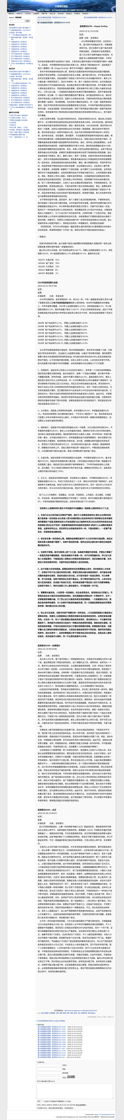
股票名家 (84, 1013)
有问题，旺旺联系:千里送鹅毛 (19, 130)
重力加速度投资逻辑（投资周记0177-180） (52, 1048)
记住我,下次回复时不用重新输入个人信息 (57, 1101)
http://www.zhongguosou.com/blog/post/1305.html (80, 1010)
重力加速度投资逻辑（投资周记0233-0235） (52, 1027)
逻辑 (60, 1013)
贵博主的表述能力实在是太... (19, 120)
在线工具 (52, 14)
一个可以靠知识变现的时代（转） (21, 35)
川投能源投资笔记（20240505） (20, 30)
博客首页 (11, 14)
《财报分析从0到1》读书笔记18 (20, 61)
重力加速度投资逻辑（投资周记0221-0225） (52, 1031)
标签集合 (77, 14)
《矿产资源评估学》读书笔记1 (20, 54)
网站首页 (85, 14)
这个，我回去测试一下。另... (19, 137)
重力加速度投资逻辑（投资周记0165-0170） (52, 1053)
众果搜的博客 (61, 6)
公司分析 (28, 14)
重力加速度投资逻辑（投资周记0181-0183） (52, 1046)
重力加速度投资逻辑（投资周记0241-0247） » (99, 17)
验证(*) (64, 1077)
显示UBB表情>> (81, 1105)
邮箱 (63, 1069)
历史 (79, 1013)
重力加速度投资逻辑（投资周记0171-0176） (52, 1051)
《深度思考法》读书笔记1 (18, 42)
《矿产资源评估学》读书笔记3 (20, 59)
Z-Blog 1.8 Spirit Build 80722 (103, 1114)
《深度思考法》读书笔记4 (18, 49)
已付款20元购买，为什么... (18, 118)
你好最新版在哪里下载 (17, 135)
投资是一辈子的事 (16, 33)
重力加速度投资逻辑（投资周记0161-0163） (52, 1055)
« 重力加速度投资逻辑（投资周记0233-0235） (52, 17)
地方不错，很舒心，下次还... (19, 127)
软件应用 (61, 14)
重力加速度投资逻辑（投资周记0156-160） (52, 1057)
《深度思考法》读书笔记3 (18, 51)
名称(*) (64, 1065)
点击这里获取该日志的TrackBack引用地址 (51, 1021)
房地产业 (19, 14)
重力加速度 (45, 1013)
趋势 (68, 1013)
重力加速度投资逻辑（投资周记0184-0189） (52, 1044)
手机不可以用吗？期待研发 (19, 115)
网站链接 (65, 1073)
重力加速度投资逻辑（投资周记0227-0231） (52, 1029)
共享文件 (13, 125)
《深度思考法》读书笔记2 (18, 44)
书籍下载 (44, 14)
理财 (71, 1013)
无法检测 (13, 123)
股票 (64, 1013)
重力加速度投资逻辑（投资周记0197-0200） (52, 1040)
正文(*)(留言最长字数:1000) (46, 1081)
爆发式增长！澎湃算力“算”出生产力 (21, 105)
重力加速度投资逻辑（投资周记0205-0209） (52, 1035)
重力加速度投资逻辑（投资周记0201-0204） (52, 1038)
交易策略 (52, 1013)
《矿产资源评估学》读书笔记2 (20, 56)
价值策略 (36, 14)
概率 (75, 1013)
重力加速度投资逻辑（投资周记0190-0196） (52, 1042)
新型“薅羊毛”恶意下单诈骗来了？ (20, 28)
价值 (57, 1013)
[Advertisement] (58, 42)
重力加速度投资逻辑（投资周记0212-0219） (52, 1033)
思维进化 (69, 14)
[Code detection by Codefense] (114, 1114)
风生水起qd (91, 1013)
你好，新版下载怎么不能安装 (19, 132)
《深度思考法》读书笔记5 (18, 47)
